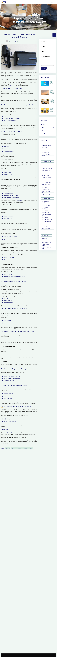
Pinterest (25, 448)
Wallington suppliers (46, 235)
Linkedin (19, 448)
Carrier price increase (46, 163)
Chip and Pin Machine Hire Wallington (47, 166)
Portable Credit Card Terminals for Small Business (46, 205)
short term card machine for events (47, 219)
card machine (44, 147)
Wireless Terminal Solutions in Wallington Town (46, 247)
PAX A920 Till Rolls (45, 196)
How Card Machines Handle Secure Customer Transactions (52, 109)
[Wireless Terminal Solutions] (3, 2)
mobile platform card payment (46, 192)
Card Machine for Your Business (46, 150)
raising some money (46, 212)
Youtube (31, 448)
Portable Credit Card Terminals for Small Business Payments (52, 100)
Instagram (14, 448)
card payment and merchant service (45, 159)
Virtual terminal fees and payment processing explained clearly (52, 82)
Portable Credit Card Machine (46, 199)
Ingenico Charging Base (46, 177)
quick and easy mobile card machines (46, 210)
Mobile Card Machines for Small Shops (47, 187)
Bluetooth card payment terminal (47, 145)
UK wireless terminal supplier (46, 229)
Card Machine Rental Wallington (46, 155)
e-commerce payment (46, 170)
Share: (2, 448)
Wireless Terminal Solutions (45, 245)
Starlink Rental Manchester (45, 226)
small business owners (46, 221)
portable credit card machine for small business (46, 201)
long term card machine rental (46, 182)
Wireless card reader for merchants (47, 242)
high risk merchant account (45, 175)
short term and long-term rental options (47, 217)
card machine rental (46, 152)
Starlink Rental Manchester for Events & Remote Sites (52, 91)
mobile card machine (46, 184)
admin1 (11, 41)
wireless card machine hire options (46, 238)
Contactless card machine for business (47, 168)
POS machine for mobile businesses (46, 208)
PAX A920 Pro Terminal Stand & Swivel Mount (46, 194)
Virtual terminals (45, 233)
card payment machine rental (46, 162)
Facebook (8, 448)
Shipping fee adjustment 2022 (46, 215)
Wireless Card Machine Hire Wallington (46, 240)
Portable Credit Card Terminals (46, 203)
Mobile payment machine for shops (46, 189)
